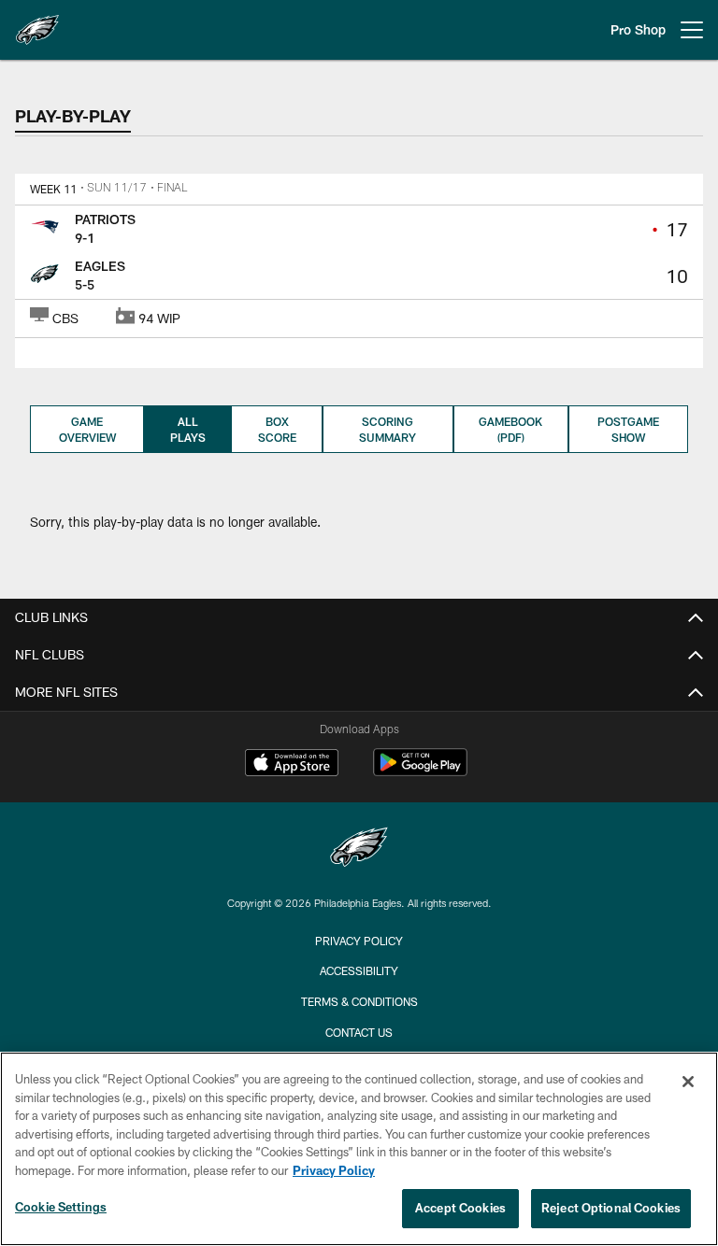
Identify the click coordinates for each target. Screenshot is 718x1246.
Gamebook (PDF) (510, 429)
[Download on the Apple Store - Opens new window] (291, 765)
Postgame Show (628, 429)
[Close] (688, 1081)
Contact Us (359, 1032)
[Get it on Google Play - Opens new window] (420, 772)
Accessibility (359, 970)
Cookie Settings (61, 1206)
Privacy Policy (359, 940)
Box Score (277, 429)
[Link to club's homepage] (37, 22)
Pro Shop (638, 29)
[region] (359, 1149)
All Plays (188, 429)
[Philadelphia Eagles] (359, 849)
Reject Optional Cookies (611, 1207)
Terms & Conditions (359, 1001)
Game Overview (87, 429)
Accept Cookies (460, 1207)
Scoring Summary (387, 429)
